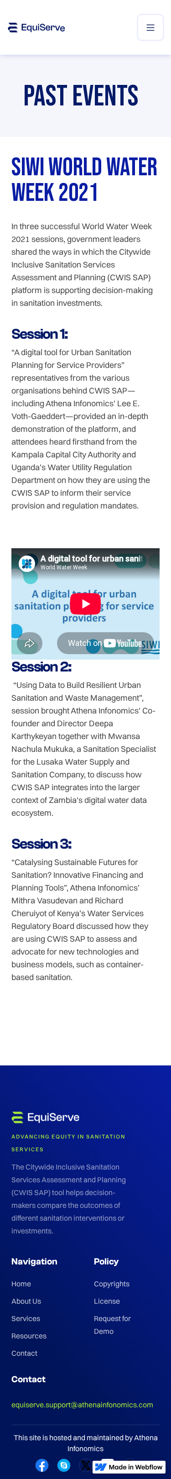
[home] (36, 27)
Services (25, 1318)
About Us (26, 1301)
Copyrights (112, 1283)
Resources (29, 1335)
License (107, 1301)
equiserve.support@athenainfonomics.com (82, 1404)
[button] (150, 27)
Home (21, 1283)
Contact (24, 1353)
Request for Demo (112, 1325)
